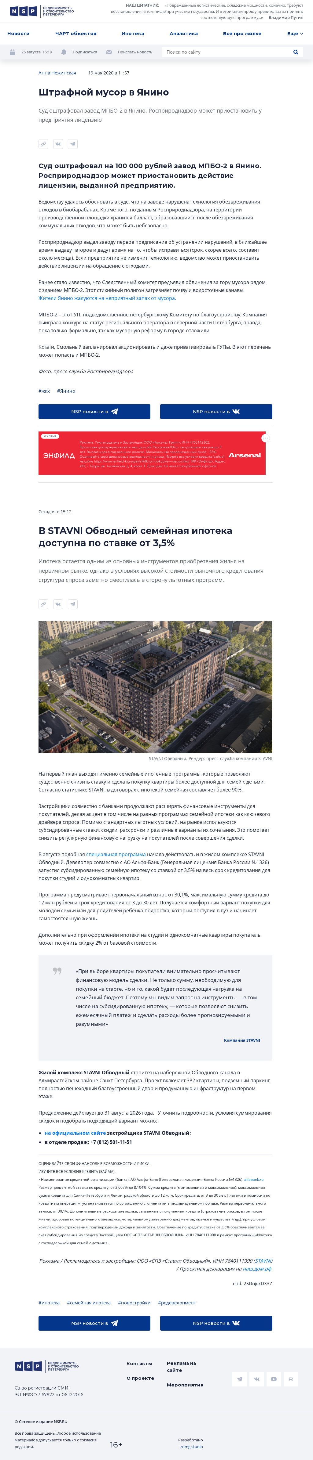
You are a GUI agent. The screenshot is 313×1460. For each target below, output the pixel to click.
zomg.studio (191, 1446)
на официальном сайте (75, 1133)
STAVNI (263, 1260)
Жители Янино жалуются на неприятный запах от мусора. (107, 298)
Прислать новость (135, 52)
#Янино (66, 391)
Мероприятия (185, 1385)
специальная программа (116, 854)
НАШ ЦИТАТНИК (142, 5)
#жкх (44, 391)
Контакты (139, 1363)
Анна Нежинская (57, 73)
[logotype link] (42, 11)
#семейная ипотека (89, 1303)
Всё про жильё (242, 33)
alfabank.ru (253, 1179)
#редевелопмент (177, 1303)
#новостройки (134, 1303)
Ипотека (133, 33)
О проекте (140, 1378)
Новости (18, 33)
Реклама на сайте (181, 1366)
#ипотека (49, 1303)
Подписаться (85, 52)
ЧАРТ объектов (75, 33)
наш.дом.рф (257, 1268)
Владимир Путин (286, 17)
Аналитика (184, 33)
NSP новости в (89, 411)
